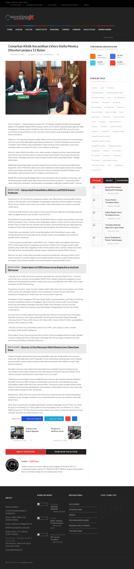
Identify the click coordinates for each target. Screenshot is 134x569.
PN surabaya (95, 155)
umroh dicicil (96, 170)
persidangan (117, 151)
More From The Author (66, 452)
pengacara (95, 131)
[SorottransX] (20, 16)
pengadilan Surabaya (98, 146)
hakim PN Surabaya (98, 97)
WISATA (53, 518)
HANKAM (76, 29)
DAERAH (65, 29)
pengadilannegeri (118, 131)
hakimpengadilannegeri (114, 93)
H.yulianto (110, 88)
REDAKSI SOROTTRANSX (70, 5)
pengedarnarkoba (115, 146)
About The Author (26, 452)
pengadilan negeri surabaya (100, 141)
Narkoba (94, 126)
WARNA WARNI (104, 29)
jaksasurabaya (96, 107)
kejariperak (107, 117)
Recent (109, 180)
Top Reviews (122, 180)
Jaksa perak (106, 102)
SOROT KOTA (41, 29)
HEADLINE (54, 504)
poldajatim (106, 155)
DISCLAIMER (52, 5)
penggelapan (95, 151)
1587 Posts (34, 461)
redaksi (32, 55)
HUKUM (19, 29)
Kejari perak (95, 117)
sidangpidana (118, 165)
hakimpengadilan (97, 93)
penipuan (106, 151)
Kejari (121, 112)
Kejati (93, 122)
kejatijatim (102, 122)
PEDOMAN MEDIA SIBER (35, 5)
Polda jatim (117, 155)
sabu (109, 165)
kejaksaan (120, 107)
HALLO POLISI (89, 29)
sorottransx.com (27, 562)
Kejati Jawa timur (115, 122)
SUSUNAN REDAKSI (13, 550)
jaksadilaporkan (119, 97)
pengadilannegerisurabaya (100, 136)
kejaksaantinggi (96, 112)
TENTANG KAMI (16, 5)
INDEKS (86, 5)
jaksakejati (95, 102)
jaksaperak (116, 102)
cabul (102, 88)
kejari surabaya (119, 117)
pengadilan (105, 131)
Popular (97, 180)
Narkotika (103, 126)
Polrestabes (95, 160)
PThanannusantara (98, 165)
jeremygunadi (109, 107)
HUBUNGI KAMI (75, 510)
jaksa (109, 97)
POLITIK (29, 29)
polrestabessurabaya (110, 160)
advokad (94, 88)
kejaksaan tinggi (110, 112)
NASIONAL (54, 29)
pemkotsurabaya (116, 126)
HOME (9, 29)
